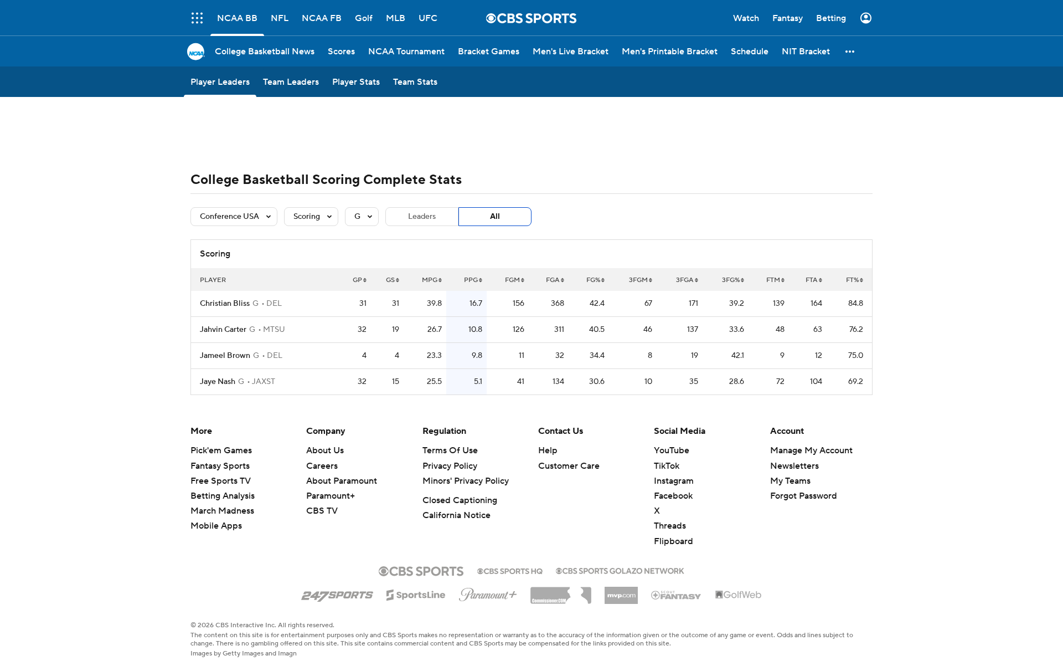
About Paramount (341, 480)
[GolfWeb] (738, 595)
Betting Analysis (222, 495)
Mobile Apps (216, 525)
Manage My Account (811, 450)
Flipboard (673, 541)
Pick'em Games (221, 450)
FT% (852, 280)
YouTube (671, 450)
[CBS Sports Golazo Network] (620, 569)
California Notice (456, 515)
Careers (322, 466)
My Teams (790, 480)
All (495, 217)
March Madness (222, 510)
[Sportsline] (416, 593)
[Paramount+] (488, 592)
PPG (471, 280)
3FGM (638, 280)
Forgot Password (803, 495)
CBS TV (322, 510)
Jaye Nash (217, 382)
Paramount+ (330, 495)
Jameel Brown (225, 356)
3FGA (685, 280)
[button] (850, 51)
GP (357, 280)
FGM (512, 280)
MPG (429, 280)
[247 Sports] (337, 592)
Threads (670, 525)
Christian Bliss (225, 304)
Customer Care (569, 466)
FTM (773, 280)
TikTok (666, 466)
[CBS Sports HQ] (510, 570)
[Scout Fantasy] (676, 594)
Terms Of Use (450, 450)
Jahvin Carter (223, 330)
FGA (553, 280)
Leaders (422, 217)
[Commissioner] (560, 591)
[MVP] (621, 591)
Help (548, 450)
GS (390, 280)
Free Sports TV (220, 480)
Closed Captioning (459, 500)
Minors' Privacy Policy (465, 480)
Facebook (673, 495)
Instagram (674, 480)
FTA (812, 280)
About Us (325, 450)
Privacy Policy (449, 466)
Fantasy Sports (220, 466)
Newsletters (794, 466)
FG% (593, 280)
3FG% (731, 280)
